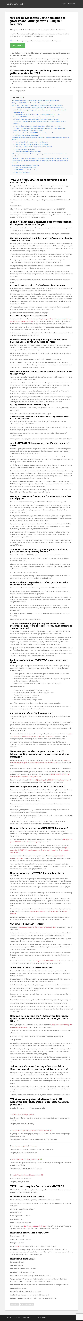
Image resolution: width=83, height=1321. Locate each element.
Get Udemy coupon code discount (35, 1226)
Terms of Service (41, 1317)
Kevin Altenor (15, 1304)
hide (21, 97)
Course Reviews (45, 30)
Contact (17, 1317)
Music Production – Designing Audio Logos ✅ (27, 1159)
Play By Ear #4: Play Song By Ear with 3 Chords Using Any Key (32, 1130)
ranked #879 (19, 1246)
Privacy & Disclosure (68, 4)
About (9, 1317)
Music (53, 30)
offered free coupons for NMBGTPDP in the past (44, 961)
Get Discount (17, 45)
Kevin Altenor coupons (26, 1304)
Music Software (60, 30)
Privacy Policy (27, 1317)
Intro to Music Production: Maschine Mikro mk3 (27, 1175)
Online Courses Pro (16, 4)
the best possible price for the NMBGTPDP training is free (36, 927)
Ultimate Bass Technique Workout (23, 1115)
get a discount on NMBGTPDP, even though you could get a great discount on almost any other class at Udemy (40, 850)
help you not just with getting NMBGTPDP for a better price (48, 780)
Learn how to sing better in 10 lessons (24, 1146)
